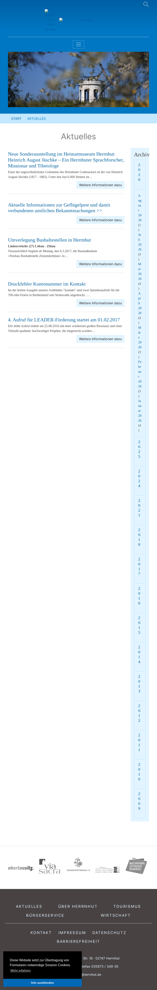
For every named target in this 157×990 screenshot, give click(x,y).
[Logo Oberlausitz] (21, 868)
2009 (139, 801)
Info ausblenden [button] (42, 982)
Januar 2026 (139, 410)
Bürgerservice (45, 915)
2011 (139, 742)
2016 (139, 595)
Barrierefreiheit (78, 941)
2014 (139, 654)
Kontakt (41, 932)
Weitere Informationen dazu (100, 185)
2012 (139, 713)
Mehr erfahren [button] (20, 970)
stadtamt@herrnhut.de (84, 974)
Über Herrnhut (78, 906)
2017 (139, 566)
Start (16, 118)
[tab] (140, 174)
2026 (139, 172)
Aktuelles (29, 906)
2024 (139, 478)
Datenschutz (109, 932)
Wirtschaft (116, 915)
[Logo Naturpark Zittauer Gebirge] (136, 866)
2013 (139, 683)
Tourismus (127, 906)
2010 (139, 771)
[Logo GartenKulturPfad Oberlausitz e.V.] (78, 864)
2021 (139, 507)
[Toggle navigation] (78, 44)
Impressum (72, 932)
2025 (139, 449)
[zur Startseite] (78, 20)
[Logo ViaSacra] (49, 866)
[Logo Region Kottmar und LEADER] (107, 870)
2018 (139, 537)
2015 (139, 625)
